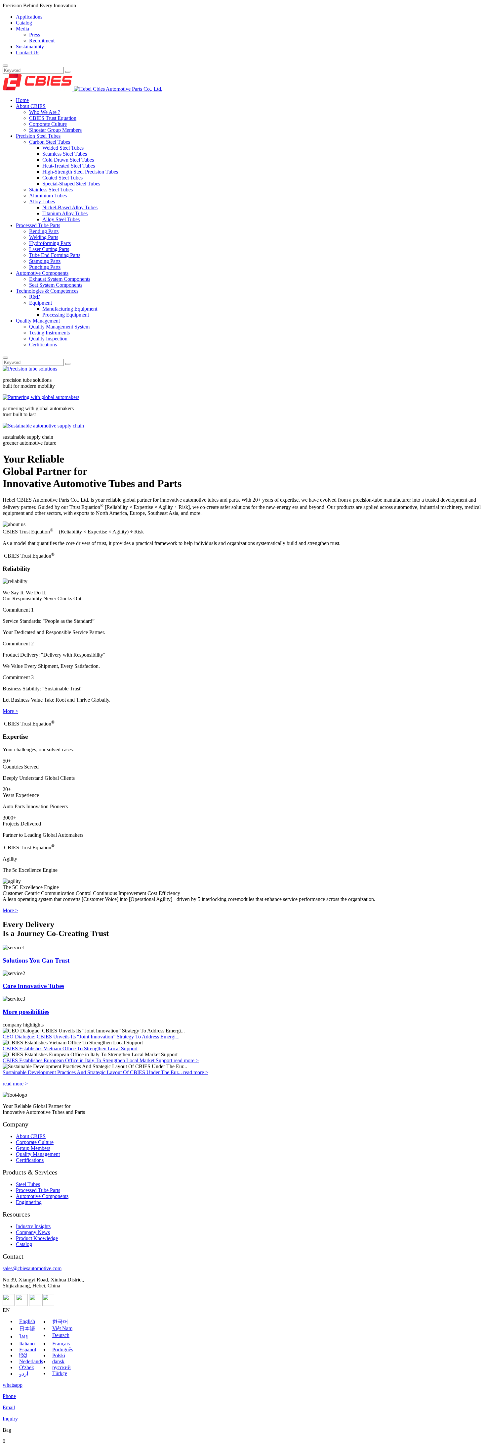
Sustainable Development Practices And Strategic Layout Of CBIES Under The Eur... (93, 1072)
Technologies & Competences (47, 291)
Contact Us (27, 52)
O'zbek (26, 1367)
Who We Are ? (44, 112)
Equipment (40, 303)
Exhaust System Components (59, 279)
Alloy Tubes (42, 201)
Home (22, 100)
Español (27, 1349)
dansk (58, 1361)
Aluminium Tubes (48, 195)
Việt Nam (62, 1328)
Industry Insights (33, 1226)
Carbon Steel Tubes (49, 142)
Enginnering (29, 1202)
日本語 (27, 1328)
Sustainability (30, 46)
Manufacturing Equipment (69, 309)
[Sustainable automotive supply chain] (43, 425)
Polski (58, 1355)
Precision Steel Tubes (38, 136)
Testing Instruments (49, 332)
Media (22, 28)
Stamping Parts (45, 261)
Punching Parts (45, 267)
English (27, 1321)
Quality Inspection (48, 338)
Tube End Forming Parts (54, 255)
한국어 (60, 1321)
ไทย (23, 1336)
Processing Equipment (65, 315)
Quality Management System (59, 326)
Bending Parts (44, 231)
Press (34, 34)
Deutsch (60, 1335)
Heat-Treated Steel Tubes (68, 166)
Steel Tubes (28, 1184)
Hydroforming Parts (50, 243)
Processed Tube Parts (38, 225)
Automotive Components (42, 273)
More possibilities (26, 1011)
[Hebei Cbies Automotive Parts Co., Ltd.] (82, 89)
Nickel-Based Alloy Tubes (70, 207)
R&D (35, 297)
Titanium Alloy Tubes (65, 213)
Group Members (33, 1148)
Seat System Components (55, 285)
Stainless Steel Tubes (51, 189)
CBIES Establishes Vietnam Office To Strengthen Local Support (70, 1048)
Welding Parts (43, 237)
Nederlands (31, 1361)
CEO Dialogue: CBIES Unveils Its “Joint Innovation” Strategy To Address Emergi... (91, 1036)
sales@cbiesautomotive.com (32, 1268)
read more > (186, 1060)
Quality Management (38, 321)
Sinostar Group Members (55, 130)
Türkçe (59, 1373)
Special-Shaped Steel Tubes (71, 183)
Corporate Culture (48, 124)
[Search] (5, 66)
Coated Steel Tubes (62, 177)
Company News (33, 1232)
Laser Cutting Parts (49, 249)
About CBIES (31, 106)
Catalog (24, 22)
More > (10, 711)
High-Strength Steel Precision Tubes (80, 172)
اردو (23, 1373)
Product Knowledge (37, 1238)
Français (61, 1343)
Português (62, 1349)
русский (61, 1367)
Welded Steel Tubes (63, 148)
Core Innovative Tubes (33, 985)
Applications (29, 17)
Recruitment (42, 40)
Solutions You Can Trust (36, 960)
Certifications (43, 344)
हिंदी (23, 1355)
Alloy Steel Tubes (61, 219)
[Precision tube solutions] (30, 369)
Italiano (27, 1343)
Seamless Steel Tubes (64, 154)
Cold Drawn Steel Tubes (68, 160)
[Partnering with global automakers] (41, 397)
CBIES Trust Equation (52, 118)
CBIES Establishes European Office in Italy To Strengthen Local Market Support (88, 1060)
